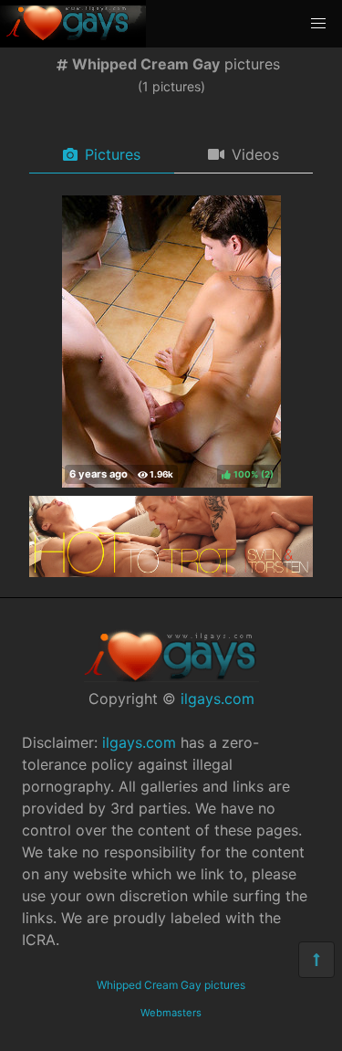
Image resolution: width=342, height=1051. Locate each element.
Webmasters (171, 1012)
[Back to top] (316, 959)
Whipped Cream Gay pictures (171, 985)
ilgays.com (217, 698)
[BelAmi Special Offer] (171, 571)
